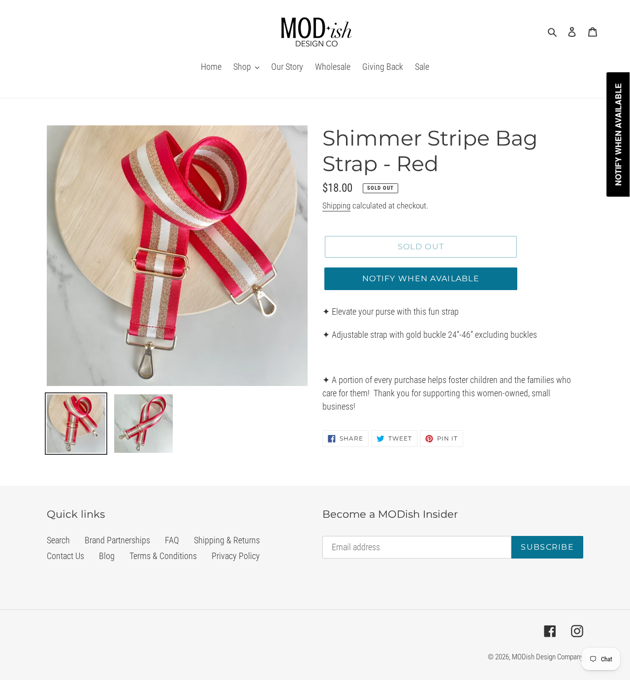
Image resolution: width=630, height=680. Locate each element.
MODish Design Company (547, 656)
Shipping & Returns (227, 540)
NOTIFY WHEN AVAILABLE (420, 278)
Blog (107, 556)
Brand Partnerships (117, 540)
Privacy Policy (236, 556)
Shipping (336, 205)
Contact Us (65, 556)
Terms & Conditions (163, 556)
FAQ (172, 540)
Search (58, 540)
